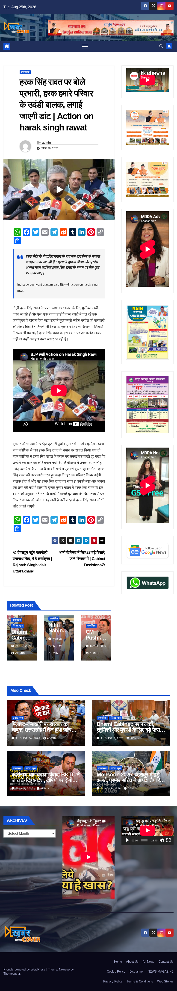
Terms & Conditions (140, 981)
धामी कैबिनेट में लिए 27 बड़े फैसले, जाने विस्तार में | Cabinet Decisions (82, 558)
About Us (132, 961)
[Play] (127, 840)
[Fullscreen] (168, 840)
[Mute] (161, 840)
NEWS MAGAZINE (161, 971)
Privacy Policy (113, 981)
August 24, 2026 (28, 738)
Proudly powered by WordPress (24, 969)
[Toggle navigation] (85, 46)
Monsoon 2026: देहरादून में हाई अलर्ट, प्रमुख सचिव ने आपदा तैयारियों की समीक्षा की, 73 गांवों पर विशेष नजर (130, 780)
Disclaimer (137, 971)
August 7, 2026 (112, 738)
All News (148, 961)
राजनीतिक (25, 72)
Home (118, 961)
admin (46, 142)
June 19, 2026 (111, 788)
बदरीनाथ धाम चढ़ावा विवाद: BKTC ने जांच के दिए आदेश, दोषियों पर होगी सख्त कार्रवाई (46, 780)
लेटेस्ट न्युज (18, 625)
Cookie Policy (116, 971)
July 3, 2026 (25, 788)
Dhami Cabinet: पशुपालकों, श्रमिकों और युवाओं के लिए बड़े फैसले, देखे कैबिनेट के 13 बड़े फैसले (130, 730)
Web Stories (165, 981)
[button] (161, 46)
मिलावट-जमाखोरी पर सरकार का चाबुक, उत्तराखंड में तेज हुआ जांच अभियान (41, 730)
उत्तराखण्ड (17, 768)
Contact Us (166, 961)
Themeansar (11, 973)
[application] (147, 830)
